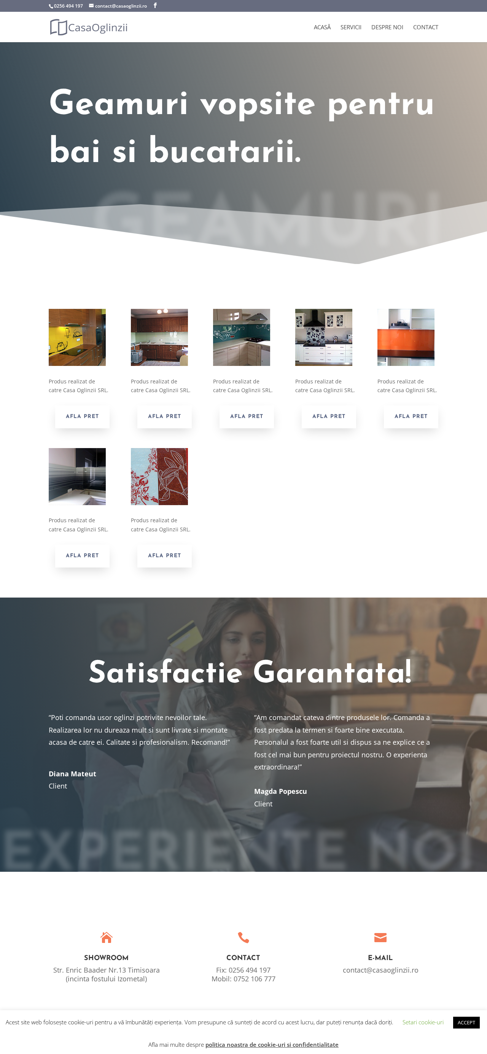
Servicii (351, 27)
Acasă (322, 27)
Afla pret (82, 417)
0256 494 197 (68, 6)
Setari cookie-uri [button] (423, 1022)
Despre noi (387, 27)
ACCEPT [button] (466, 1022)
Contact (425, 27)
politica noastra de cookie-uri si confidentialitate (272, 1044)
